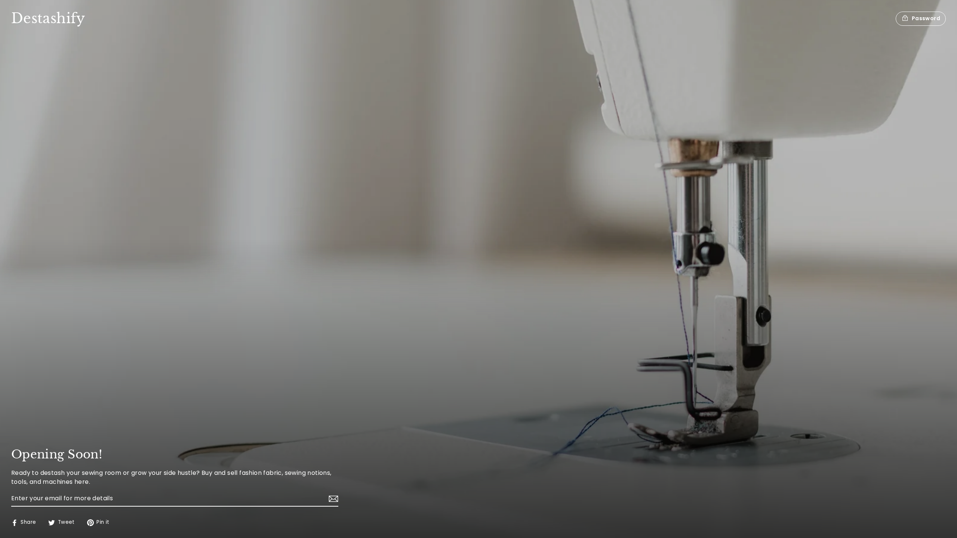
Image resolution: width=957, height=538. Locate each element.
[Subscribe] (332, 499)
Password (926, 18)
